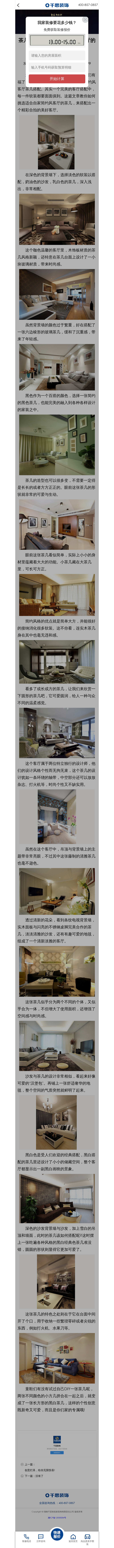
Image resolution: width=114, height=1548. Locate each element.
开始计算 (57, 78)
